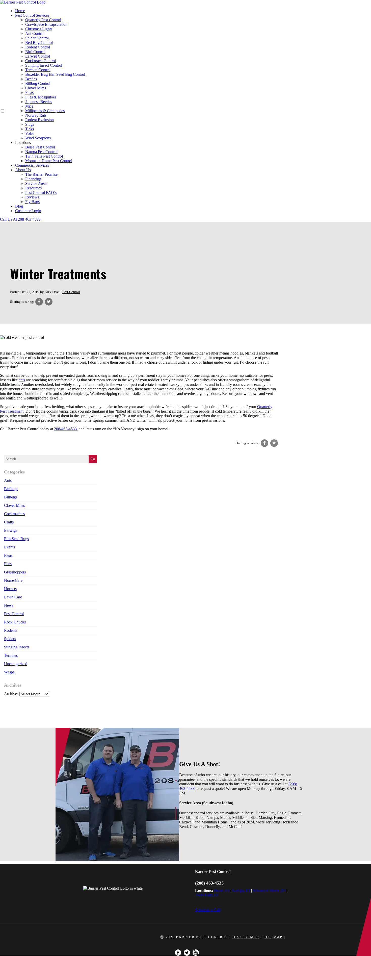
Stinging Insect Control (43, 65)
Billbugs (10, 497)
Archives (11, 694)
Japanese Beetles (38, 101)
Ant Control (34, 33)
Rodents (10, 630)
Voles (29, 133)
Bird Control (35, 51)
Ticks (29, 129)
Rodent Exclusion (39, 120)
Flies (8, 564)
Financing (33, 179)
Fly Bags (32, 201)
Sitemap (272, 937)
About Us (23, 170)
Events (9, 547)
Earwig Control (37, 56)
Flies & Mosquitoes (40, 97)
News (8, 605)
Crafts (9, 522)
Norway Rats (35, 115)
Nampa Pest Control (41, 151)
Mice (29, 106)
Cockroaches (14, 514)
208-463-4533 (65, 429)
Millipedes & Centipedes (45, 111)
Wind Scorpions (38, 138)
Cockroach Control (40, 61)
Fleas (29, 92)
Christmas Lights (38, 29)
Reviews (32, 197)
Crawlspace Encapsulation (46, 24)
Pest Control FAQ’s (41, 192)
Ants (8, 480)
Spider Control (37, 38)
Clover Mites (35, 88)
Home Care (13, 580)
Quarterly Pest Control (43, 20)
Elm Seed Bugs (16, 539)
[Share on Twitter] (48, 302)
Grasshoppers (15, 572)
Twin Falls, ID (206, 895)
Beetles (31, 79)
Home (20, 11)
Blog (19, 206)
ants (22, 380)
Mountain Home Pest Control (48, 161)
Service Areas (36, 183)
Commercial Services (32, 165)
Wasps (9, 672)
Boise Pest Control (40, 147)
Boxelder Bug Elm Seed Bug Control (55, 74)
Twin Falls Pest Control (44, 156)
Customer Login (28, 211)
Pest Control (71, 292)
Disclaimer (245, 937)
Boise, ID (221, 890)
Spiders (10, 639)
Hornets (10, 589)
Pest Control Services (32, 15)
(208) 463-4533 (209, 883)
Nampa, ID (241, 890)
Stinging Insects (16, 647)
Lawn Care (13, 597)
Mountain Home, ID (269, 890)
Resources (33, 188)
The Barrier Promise (41, 174)
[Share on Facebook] (39, 302)
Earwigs (10, 530)
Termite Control (37, 70)
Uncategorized (15, 664)
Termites (11, 655)
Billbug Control (37, 83)
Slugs (29, 124)
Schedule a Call (207, 910)
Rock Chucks (15, 622)
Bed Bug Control (39, 42)
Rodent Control (37, 47)
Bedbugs (11, 489)
